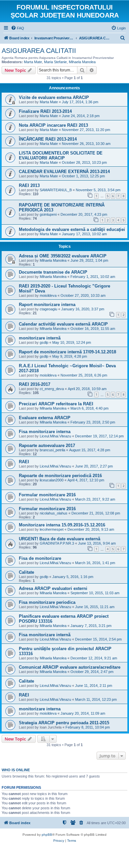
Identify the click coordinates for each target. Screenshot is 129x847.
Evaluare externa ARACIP (44, 417)
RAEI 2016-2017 (34, 384)
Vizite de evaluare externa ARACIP (54, 97)
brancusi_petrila (52, 450)
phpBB (47, 834)
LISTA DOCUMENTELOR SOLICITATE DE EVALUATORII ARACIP (61, 155)
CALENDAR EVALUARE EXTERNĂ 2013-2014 (64, 171)
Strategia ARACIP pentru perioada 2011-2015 (64, 722)
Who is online (16, 770)
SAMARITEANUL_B (56, 190)
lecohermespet (52, 529)
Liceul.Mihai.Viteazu (55, 436)
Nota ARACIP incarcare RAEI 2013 (53, 125)
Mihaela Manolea (82, 62)
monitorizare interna (40, 708)
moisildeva (48, 295)
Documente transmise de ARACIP (53, 272)
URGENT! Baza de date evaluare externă (59, 538)
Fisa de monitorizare (40, 558)
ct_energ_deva (52, 389)
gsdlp (44, 342)
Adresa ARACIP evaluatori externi (53, 588)
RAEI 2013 (29, 185)
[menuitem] (17, 28)
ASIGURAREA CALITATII (39, 50)
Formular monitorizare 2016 (47, 494)
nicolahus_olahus (53, 513)
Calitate (26, 572)
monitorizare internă (40, 337)
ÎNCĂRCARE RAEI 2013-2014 (48, 139)
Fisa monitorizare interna (44, 431)
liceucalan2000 (52, 480)
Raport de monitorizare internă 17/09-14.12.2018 (67, 351)
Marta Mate (33, 62)
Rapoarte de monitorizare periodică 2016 (60, 475)
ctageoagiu (48, 309)
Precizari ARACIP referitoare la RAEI (56, 403)
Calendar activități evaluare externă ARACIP (63, 324)
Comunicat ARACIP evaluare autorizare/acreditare (69, 667)
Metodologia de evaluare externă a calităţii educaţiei (72, 229)
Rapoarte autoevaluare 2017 (47, 445)
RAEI (24, 461)
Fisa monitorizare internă (44, 634)
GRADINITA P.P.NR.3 (57, 543)
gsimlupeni (48, 214)
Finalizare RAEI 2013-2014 (45, 111)
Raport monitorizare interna (47, 304)
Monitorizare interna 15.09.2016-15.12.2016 (62, 524)
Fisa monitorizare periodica (47, 602)
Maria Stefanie (55, 62)
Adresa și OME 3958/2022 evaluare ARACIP (63, 255)
